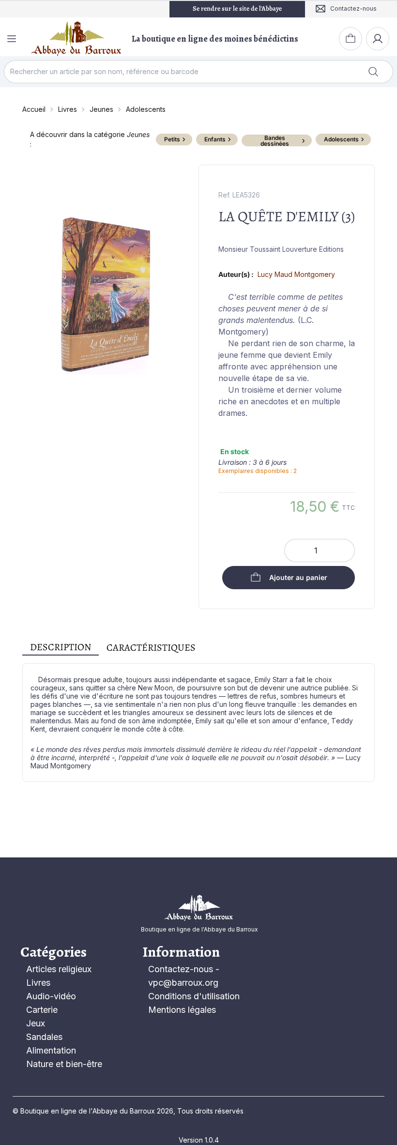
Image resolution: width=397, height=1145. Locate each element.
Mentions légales (182, 1010)
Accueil (34, 109)
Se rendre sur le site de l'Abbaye (237, 8)
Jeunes (101, 109)
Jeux (35, 1023)
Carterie (42, 1010)
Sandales (44, 1037)
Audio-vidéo (51, 996)
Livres (67, 109)
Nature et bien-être (64, 1064)
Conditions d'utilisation (194, 996)
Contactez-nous (180, 969)
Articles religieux (59, 969)
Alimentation (51, 1050)
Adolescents (146, 109)
